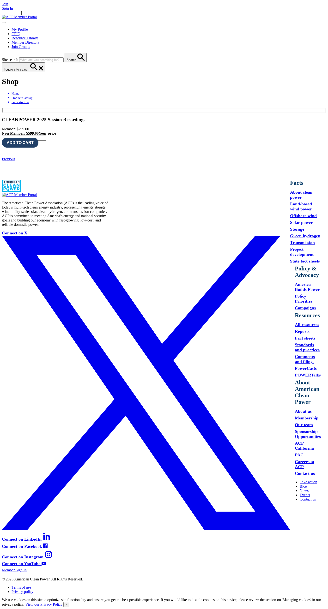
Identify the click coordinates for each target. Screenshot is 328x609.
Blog (303, 486)
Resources (50, 13)
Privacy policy (22, 592)
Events (74, 13)
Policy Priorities (303, 299)
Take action (308, 482)
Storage (297, 229)
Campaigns (305, 307)
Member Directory (26, 42)
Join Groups (21, 47)
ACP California (304, 446)
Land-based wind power (301, 206)
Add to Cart (20, 143)
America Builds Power (307, 287)
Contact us (305, 473)
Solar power (301, 222)
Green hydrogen (305, 235)
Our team (304, 424)
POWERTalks (308, 375)
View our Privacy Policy (43, 604)
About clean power (301, 195)
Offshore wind (303, 215)
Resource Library (25, 38)
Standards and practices (307, 347)
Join (5, 4)
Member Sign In (14, 570)
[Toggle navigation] (4, 22)
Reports (302, 331)
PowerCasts (306, 368)
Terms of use (21, 587)
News (63, 13)
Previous (8, 159)
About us (303, 411)
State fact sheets (305, 261)
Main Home (11, 13)
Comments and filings (305, 359)
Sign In (7, 8)
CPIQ (16, 34)
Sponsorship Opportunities (308, 434)
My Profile (20, 29)
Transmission (302, 242)
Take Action (32, 13)
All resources (307, 324)
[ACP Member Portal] (19, 17)
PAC (299, 455)
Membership (306, 418)
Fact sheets (305, 338)
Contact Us (88, 13)
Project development (302, 252)
